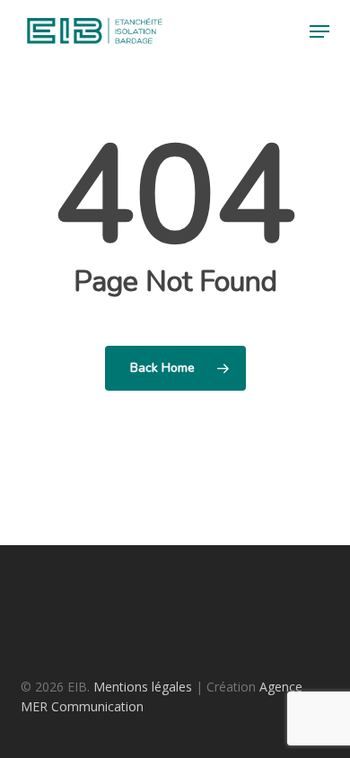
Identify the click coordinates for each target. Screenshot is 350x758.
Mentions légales (142, 686)
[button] (319, 31)
